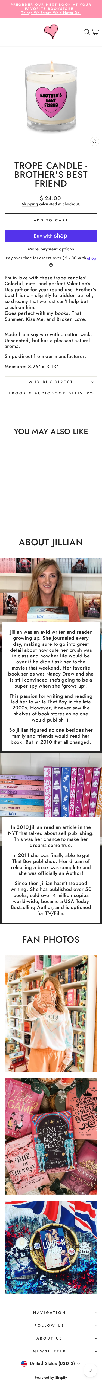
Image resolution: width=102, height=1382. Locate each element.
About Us (49, 1338)
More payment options (51, 249)
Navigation (49, 1312)
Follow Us (50, 1325)
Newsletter (50, 1351)
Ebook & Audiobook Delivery (51, 393)
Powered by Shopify (51, 1377)
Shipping (30, 204)
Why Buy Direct (51, 382)
